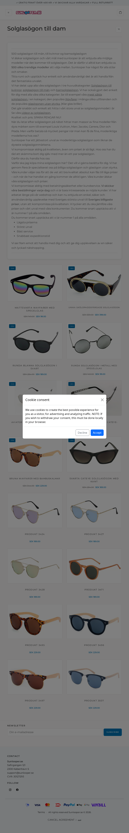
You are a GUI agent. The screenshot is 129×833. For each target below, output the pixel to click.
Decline (82, 433)
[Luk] (102, 400)
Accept (97, 433)
